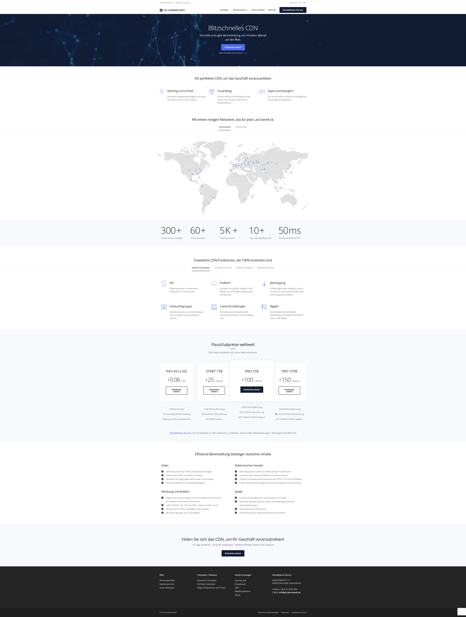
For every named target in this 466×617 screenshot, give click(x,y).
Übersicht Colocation (206, 580)
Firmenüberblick (167, 580)
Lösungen (224, 10)
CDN (237, 587)
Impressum (293, 3)
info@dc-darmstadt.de (182, 3)
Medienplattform (242, 591)
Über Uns (272, 10)
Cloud (237, 595)
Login (245, 53)
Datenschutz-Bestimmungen (268, 612)
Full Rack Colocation (206, 584)
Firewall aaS (240, 584)
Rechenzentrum (239, 10)
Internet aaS (240, 580)
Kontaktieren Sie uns (180, 432)
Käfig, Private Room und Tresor (211, 587)
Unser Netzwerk (258, 10)
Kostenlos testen (176, 390)
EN (300, 3)
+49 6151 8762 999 (166, 3)
